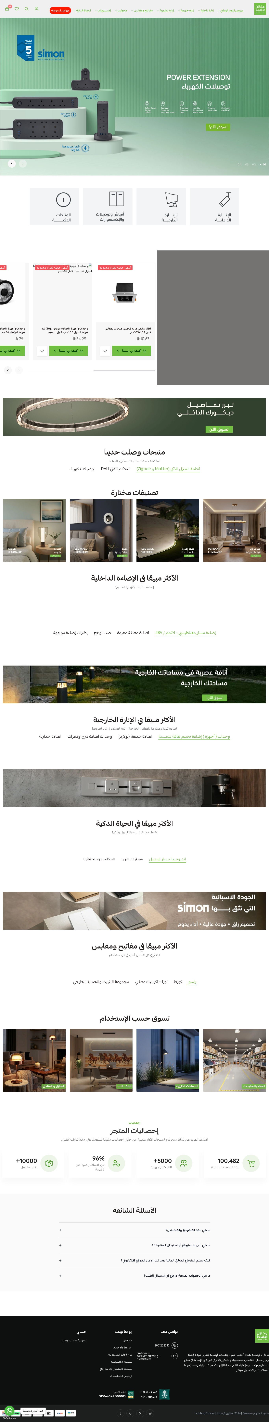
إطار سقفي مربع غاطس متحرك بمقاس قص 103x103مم (128, 330)
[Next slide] (12, 164)
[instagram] (150, 1413)
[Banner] (234, 530)
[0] (7, 9)
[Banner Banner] (134, 417)
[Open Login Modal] (36, 9)
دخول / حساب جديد (74, 1340)
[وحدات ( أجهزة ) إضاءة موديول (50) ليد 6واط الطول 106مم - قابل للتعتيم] (62, 292)
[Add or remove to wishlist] (105, 351)
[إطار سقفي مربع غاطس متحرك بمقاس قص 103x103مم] (125, 292)
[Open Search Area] (27, 9)
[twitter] (140, 1413)
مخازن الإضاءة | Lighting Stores (214, 1413)
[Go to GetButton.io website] (9, 1418)
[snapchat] (130, 1413)
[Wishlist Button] (17, 9)
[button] (264, 164)
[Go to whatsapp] (9, 1411)
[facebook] (120, 1413)
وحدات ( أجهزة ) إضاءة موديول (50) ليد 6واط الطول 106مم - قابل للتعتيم (65, 330)
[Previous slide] (23, 164)
